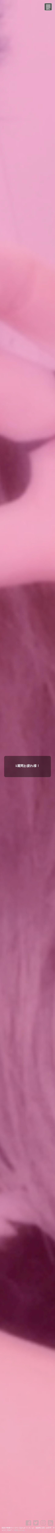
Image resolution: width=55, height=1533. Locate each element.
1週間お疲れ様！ (27, 765)
